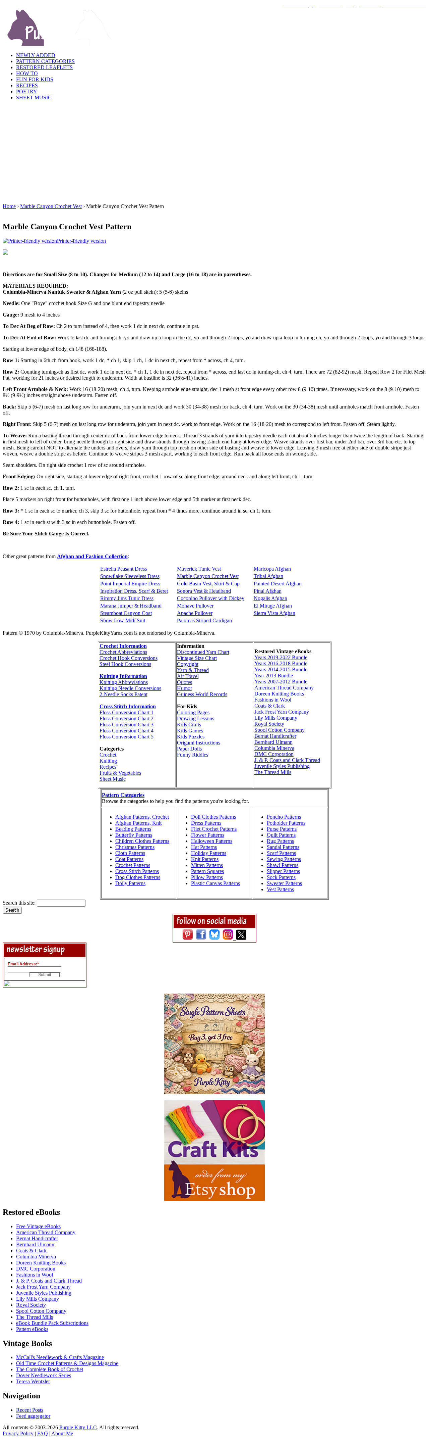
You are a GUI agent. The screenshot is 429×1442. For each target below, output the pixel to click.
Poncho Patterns (284, 817)
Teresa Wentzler (33, 1381)
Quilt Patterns (281, 835)
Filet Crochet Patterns (214, 829)
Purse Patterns (282, 829)
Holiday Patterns (208, 853)
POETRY (26, 91)
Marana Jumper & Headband (131, 606)
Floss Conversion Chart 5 (127, 736)
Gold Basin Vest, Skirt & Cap (208, 583)
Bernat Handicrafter (275, 736)
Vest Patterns (280, 889)
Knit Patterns (205, 859)
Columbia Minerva (274, 748)
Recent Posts (29, 1410)
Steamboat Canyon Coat (126, 613)
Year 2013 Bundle (273, 675)
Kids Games (190, 730)
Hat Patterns (204, 847)
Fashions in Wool (272, 700)
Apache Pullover (194, 613)
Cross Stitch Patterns (137, 871)
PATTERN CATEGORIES (45, 61)
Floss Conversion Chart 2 (127, 718)
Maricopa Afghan (272, 569)
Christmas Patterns (135, 847)
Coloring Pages (193, 712)
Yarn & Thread (193, 670)
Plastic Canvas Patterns (215, 883)
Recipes (108, 767)
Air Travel (188, 676)
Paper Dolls (189, 749)
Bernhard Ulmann (273, 742)
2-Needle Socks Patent (123, 694)
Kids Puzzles (190, 736)
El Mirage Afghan (273, 606)
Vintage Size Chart (197, 658)
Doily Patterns (130, 883)
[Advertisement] (214, 153)
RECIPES (27, 85)
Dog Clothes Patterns (137, 877)
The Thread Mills (272, 772)
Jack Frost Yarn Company (281, 712)
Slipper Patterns (283, 871)
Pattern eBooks (32, 1329)
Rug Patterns (280, 841)
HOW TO (27, 73)
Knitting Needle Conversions (130, 688)
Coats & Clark (269, 706)
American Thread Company (284, 687)
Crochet (108, 755)
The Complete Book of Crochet (49, 1369)
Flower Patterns (207, 835)
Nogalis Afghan (270, 598)
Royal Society (269, 724)
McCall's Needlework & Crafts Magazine (60, 1357)
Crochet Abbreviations (123, 652)
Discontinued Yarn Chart (203, 652)
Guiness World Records (202, 694)
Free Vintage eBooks (38, 1226)
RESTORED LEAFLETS (44, 67)
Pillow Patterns (207, 877)
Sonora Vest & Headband (204, 591)
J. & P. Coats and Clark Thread (287, 760)
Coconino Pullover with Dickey (210, 598)
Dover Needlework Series (43, 1375)
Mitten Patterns (207, 865)
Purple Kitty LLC (78, 1427)
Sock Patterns (281, 877)
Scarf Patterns (281, 853)
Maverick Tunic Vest (199, 569)
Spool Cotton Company (279, 730)
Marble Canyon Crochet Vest (51, 206)
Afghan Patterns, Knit (138, 823)
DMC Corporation (274, 754)
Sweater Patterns (284, 883)
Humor (184, 688)
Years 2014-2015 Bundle (280, 669)
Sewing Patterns (284, 859)
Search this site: (20, 903)
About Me (62, 1433)
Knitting (108, 761)
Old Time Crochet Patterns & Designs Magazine (67, 1363)
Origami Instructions (198, 743)
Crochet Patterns (132, 865)
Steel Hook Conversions (125, 664)
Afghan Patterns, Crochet (142, 817)
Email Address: (23, 964)
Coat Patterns (129, 859)
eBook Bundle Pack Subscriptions (52, 1323)
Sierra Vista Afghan (274, 613)
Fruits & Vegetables (120, 773)
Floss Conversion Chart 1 (127, 712)
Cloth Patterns (130, 853)
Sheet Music (113, 779)
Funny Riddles (192, 755)
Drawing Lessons (195, 718)
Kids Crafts (189, 724)
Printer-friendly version (81, 241)
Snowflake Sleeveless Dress (130, 576)
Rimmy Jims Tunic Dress (127, 598)
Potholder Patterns (286, 823)
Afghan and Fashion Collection (92, 556)
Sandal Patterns (283, 847)
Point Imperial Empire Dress (130, 583)
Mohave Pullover (195, 606)
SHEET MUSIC (34, 97)
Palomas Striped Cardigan (204, 620)
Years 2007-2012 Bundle (280, 681)
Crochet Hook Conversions (129, 658)
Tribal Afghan (268, 576)
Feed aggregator (33, 1416)
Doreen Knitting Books (279, 693)
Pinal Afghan (268, 591)
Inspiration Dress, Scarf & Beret (134, 591)
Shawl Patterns (282, 865)
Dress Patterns (206, 823)
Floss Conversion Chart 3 (127, 724)
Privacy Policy (18, 1433)
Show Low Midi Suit (122, 620)
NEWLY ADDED (35, 55)
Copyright (187, 664)
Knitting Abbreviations (124, 682)
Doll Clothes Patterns (213, 817)
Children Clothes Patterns (142, 841)
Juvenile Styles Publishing (282, 766)
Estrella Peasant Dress (123, 569)
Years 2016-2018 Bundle (280, 663)
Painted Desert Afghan (278, 583)
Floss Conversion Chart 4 (127, 730)
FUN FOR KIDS (34, 79)
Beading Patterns (133, 829)
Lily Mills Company (275, 718)
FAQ (42, 1433)
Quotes (184, 682)
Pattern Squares (207, 871)
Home (9, 206)
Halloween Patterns (211, 841)
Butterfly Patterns (133, 835)
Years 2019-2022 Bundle (280, 657)
